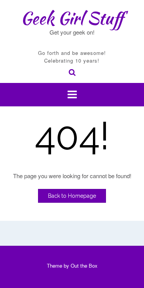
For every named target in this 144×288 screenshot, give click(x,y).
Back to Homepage (72, 196)
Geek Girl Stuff (72, 18)
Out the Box (84, 265)
